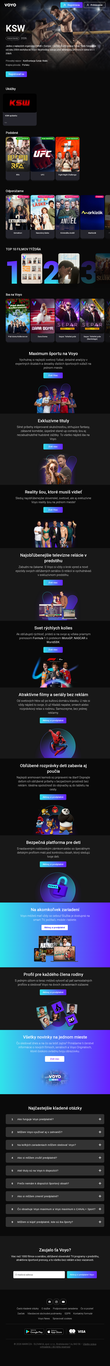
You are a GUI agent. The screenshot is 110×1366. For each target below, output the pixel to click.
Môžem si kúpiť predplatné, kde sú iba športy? (42, 1222)
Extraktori (18, 233)
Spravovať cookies (62, 1318)
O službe (46, 1308)
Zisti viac (53, 446)
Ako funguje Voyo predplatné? (33, 1119)
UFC (42, 175)
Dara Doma (42, 336)
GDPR (67, 1313)
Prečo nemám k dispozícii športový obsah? (40, 1183)
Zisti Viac (53, 375)
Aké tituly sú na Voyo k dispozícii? (35, 1170)
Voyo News (44, 1318)
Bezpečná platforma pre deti (53, 842)
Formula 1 (39, 638)
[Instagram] (56, 1302)
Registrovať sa (16, 74)
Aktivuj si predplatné (53, 720)
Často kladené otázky (28, 1308)
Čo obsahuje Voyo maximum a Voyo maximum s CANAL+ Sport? (53, 1209)
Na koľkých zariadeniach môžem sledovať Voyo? (44, 1145)
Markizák (92, 233)
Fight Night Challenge (67, 175)
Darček (21, 1313)
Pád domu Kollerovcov (18, 336)
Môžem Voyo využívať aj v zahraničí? (37, 1132)
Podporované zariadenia (65, 1308)
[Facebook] (49, 1302)
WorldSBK (53, 642)
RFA (17, 175)
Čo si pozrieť (87, 1308)
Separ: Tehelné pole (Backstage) (92, 337)
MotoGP (67, 638)
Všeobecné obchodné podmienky (45, 1313)
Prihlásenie (96, 5)
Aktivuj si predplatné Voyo (82, 1274)
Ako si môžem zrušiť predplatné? (34, 1157)
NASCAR (79, 638)
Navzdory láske (42, 233)
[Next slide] (105, 218)
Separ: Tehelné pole (67, 336)
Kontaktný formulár (83, 1313)
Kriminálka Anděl (67, 233)
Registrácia (74, 5)
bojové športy (12, 38)
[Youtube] (63, 1302)
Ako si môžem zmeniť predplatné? (35, 1196)
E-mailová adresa (24, 1274)
